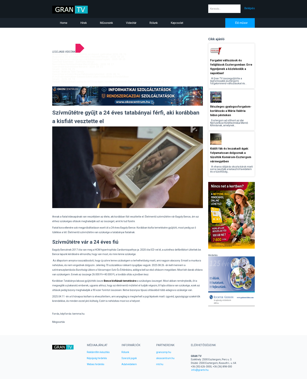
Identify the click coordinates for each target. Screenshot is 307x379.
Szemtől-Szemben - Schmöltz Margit (73, 61)
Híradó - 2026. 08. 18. (64, 79)
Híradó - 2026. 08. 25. (64, 69)
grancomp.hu (163, 352)
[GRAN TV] (75, 10)
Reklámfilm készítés (98, 352)
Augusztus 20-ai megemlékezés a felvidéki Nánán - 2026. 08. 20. (88, 56)
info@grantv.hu (200, 370)
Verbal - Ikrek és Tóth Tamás (68, 71)
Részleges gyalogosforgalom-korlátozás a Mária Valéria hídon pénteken (230, 111)
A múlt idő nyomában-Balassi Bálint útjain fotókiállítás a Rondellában (90, 76)
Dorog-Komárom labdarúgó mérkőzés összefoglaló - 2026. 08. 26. (89, 59)
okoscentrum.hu (165, 358)
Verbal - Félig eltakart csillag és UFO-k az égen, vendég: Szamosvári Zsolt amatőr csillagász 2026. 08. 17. (110, 81)
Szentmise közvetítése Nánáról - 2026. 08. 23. (77, 66)
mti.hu (159, 364)
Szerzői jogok (129, 358)
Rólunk (125, 352)
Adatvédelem (129, 364)
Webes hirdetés (95, 364)
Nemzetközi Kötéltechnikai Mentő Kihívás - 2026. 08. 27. (83, 64)
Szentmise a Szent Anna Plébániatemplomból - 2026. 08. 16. (86, 74)
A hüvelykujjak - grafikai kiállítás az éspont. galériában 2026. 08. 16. (89, 54)
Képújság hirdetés (97, 358)
